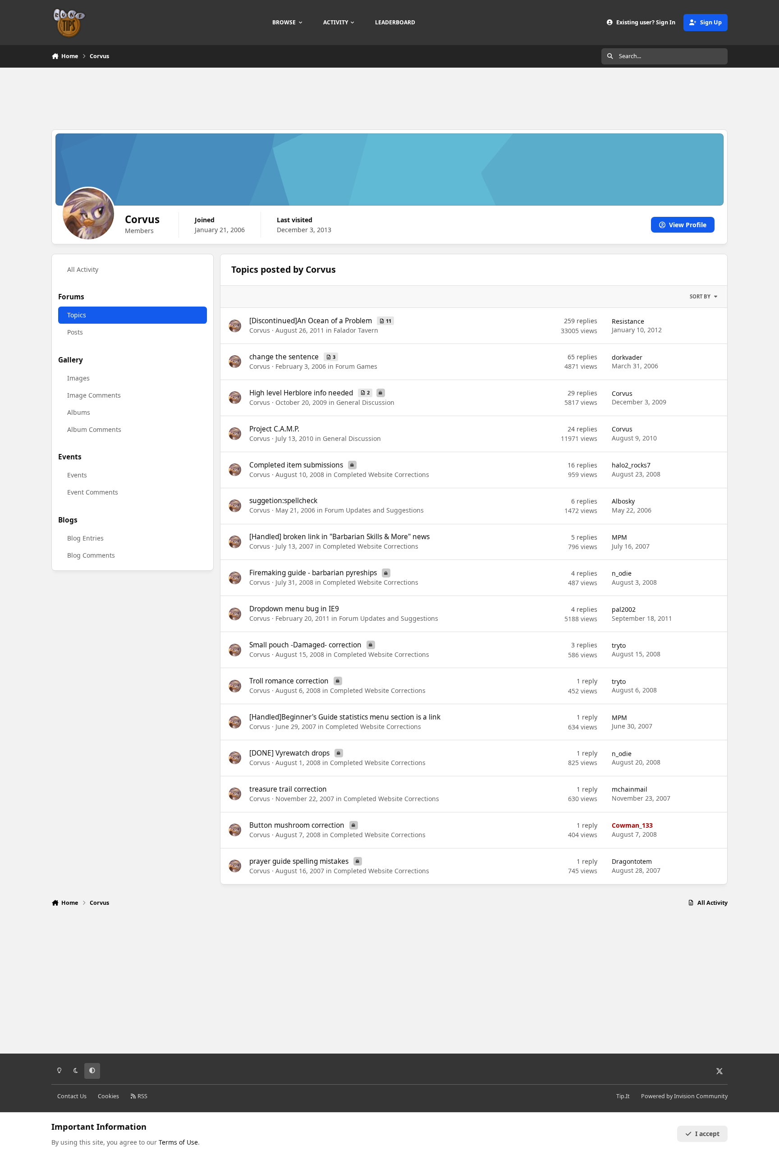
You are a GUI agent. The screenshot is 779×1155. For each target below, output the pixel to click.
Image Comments (94, 394)
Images (78, 377)
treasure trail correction (288, 789)
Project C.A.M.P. (274, 429)
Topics (76, 315)
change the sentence (285, 357)
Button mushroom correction (297, 825)
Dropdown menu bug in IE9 (294, 609)
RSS (141, 1096)
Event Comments (92, 492)
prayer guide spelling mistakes (299, 861)
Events (77, 475)
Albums (78, 412)
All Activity (82, 269)
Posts (75, 332)
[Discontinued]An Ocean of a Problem (311, 320)
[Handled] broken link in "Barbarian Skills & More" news (339, 536)
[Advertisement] (389, 97)
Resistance (628, 321)
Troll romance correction (289, 681)
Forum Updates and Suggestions (374, 510)
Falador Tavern (356, 330)
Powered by (684, 1096)
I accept (707, 1133)
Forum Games (356, 366)
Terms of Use (178, 1142)
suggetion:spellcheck (283, 500)
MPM (619, 537)
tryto (619, 645)
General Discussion (365, 402)
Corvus (259, 330)
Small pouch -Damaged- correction (306, 645)
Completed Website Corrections (381, 474)
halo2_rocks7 (631, 465)
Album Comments (94, 429)
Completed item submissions (297, 465)
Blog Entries (85, 537)
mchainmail (629, 789)
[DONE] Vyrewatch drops (290, 753)
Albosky (623, 501)
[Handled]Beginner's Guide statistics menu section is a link (344, 717)
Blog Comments (91, 554)
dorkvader (627, 357)
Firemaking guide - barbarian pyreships (314, 573)
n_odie (622, 573)
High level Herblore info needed (302, 393)
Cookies (108, 1096)
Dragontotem (632, 861)
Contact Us (72, 1096)
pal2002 (624, 609)
